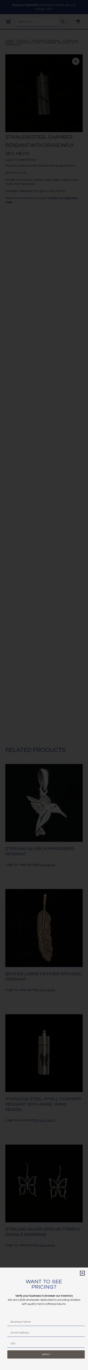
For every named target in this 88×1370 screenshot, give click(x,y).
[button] (82, 1273)
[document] (44, 685)
